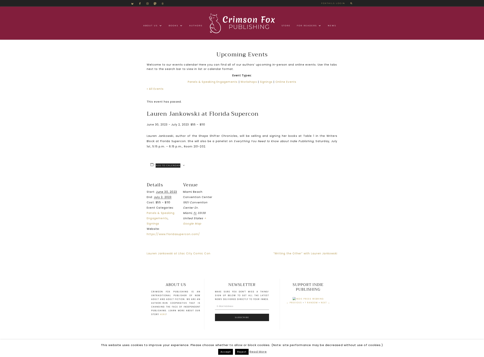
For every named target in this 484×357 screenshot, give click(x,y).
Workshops (248, 82)
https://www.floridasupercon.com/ (173, 234)
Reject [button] (241, 352)
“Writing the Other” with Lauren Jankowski (305, 253)
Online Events (285, 82)
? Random (311, 302)
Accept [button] (225, 352)
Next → (325, 302)
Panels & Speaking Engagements (213, 82)
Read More (258, 352)
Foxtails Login (333, 3)
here (163, 314)
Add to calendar (168, 165)
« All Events (155, 89)
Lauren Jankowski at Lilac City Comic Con (178, 253)
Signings (266, 82)
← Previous (294, 302)
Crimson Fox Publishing (242, 23)
